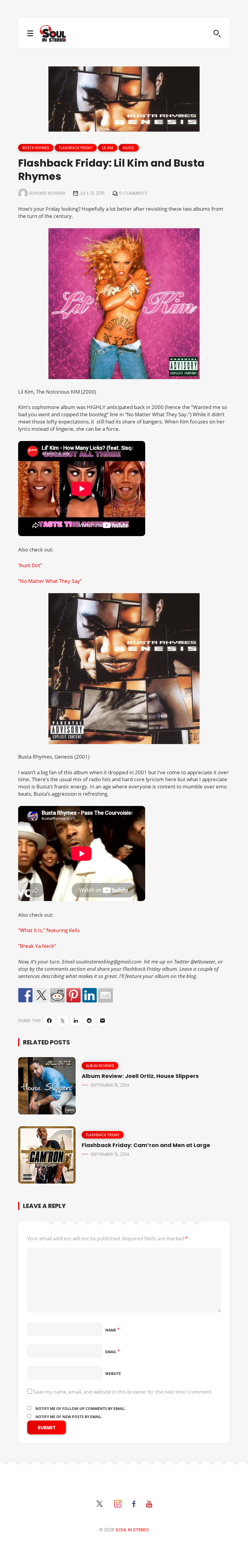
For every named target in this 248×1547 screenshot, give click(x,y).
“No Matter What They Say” (50, 580)
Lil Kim (107, 147)
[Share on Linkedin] (89, 995)
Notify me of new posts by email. (68, 1416)
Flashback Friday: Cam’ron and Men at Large (146, 1145)
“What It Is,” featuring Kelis (49, 930)
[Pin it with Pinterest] (73, 995)
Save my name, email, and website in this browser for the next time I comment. (123, 1392)
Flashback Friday (76, 147)
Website (113, 1373)
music (129, 147)
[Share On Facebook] (49, 1020)
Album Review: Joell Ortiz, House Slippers (140, 1076)
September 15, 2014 (110, 1085)
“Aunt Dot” (30, 565)
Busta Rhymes (35, 147)
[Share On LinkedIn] (75, 1020)
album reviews (100, 1065)
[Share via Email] (102, 1020)
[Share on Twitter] (41, 995)
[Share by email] (105, 995)
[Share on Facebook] (25, 995)
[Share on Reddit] (57, 995)
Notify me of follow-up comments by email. (80, 1408)
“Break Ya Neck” (37, 945)
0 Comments (133, 193)
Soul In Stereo (132, 1529)
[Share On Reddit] (89, 1020)
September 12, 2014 (110, 1154)
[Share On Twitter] (62, 1020)
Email (112, 1351)
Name (112, 1330)
